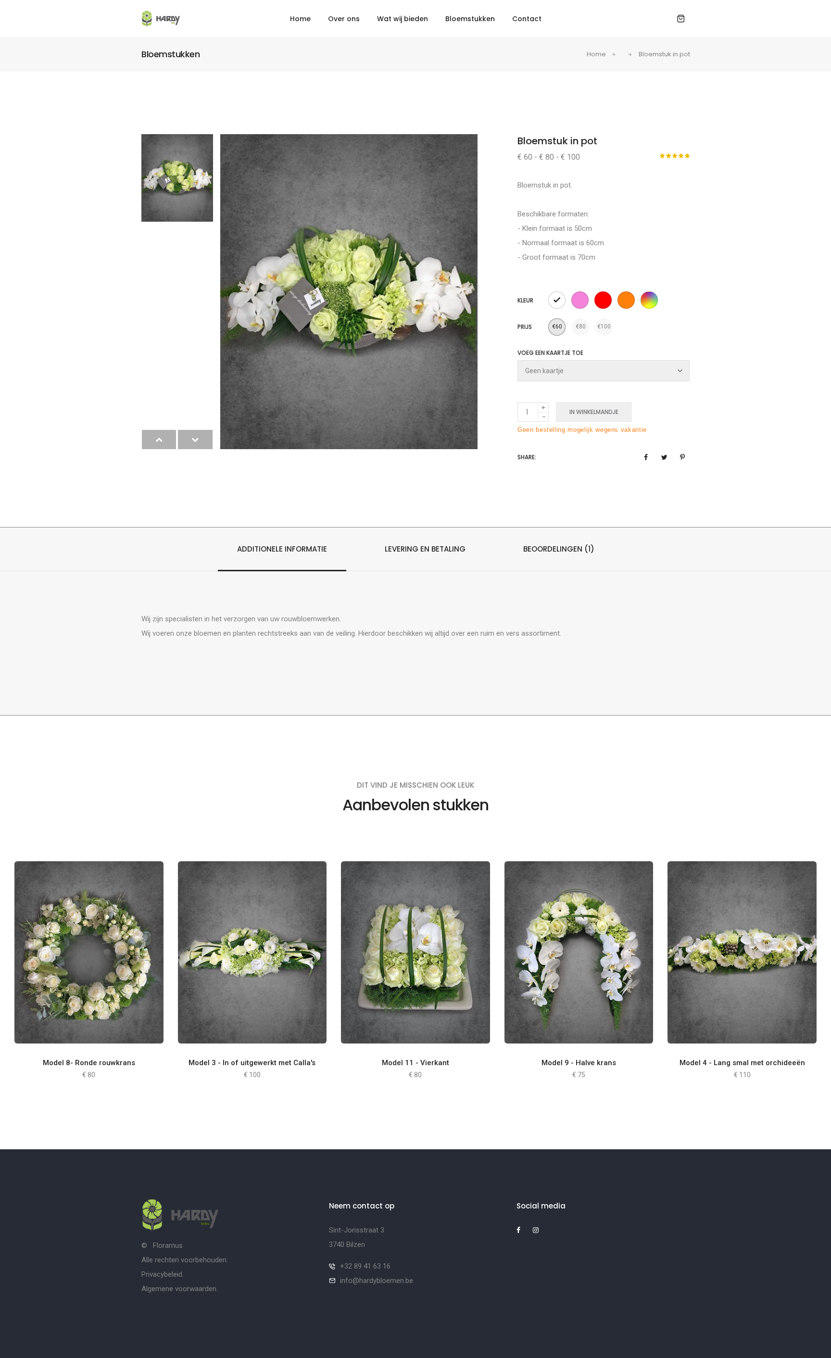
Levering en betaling (425, 549)
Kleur (525, 300)
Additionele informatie (282, 549)
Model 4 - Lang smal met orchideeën (742, 1062)
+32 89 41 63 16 (365, 1266)
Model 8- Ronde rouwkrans (89, 1062)
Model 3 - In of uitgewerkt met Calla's (252, 1062)
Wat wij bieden (402, 19)
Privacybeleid (161, 1274)
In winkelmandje (593, 412)
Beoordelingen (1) (558, 549)
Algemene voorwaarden (178, 1288)
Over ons (344, 19)
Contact (526, 19)
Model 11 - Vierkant (415, 1062)
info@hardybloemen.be (376, 1280)
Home (300, 19)
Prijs (524, 327)
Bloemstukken (470, 19)
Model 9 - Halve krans (578, 1062)
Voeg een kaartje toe (550, 353)
